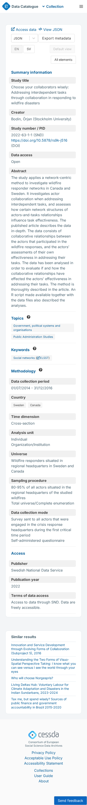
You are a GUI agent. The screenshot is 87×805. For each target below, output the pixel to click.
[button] (81, 6)
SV (29, 49)
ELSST (44, 358)
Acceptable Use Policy (43, 758)
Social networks (24, 358)
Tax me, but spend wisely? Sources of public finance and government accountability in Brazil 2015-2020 (38, 703)
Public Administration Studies (33, 336)
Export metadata (56, 38)
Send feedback (70, 800)
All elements (63, 59)
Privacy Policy (44, 752)
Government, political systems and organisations (36, 328)
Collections (43, 770)
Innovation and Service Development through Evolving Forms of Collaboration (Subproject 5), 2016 (40, 649)
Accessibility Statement (43, 763)
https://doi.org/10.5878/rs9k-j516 (39, 140)
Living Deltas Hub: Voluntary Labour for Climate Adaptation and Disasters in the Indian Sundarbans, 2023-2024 (40, 688)
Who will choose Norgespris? (32, 678)
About (44, 781)
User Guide (43, 775)
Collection (55, 6)
